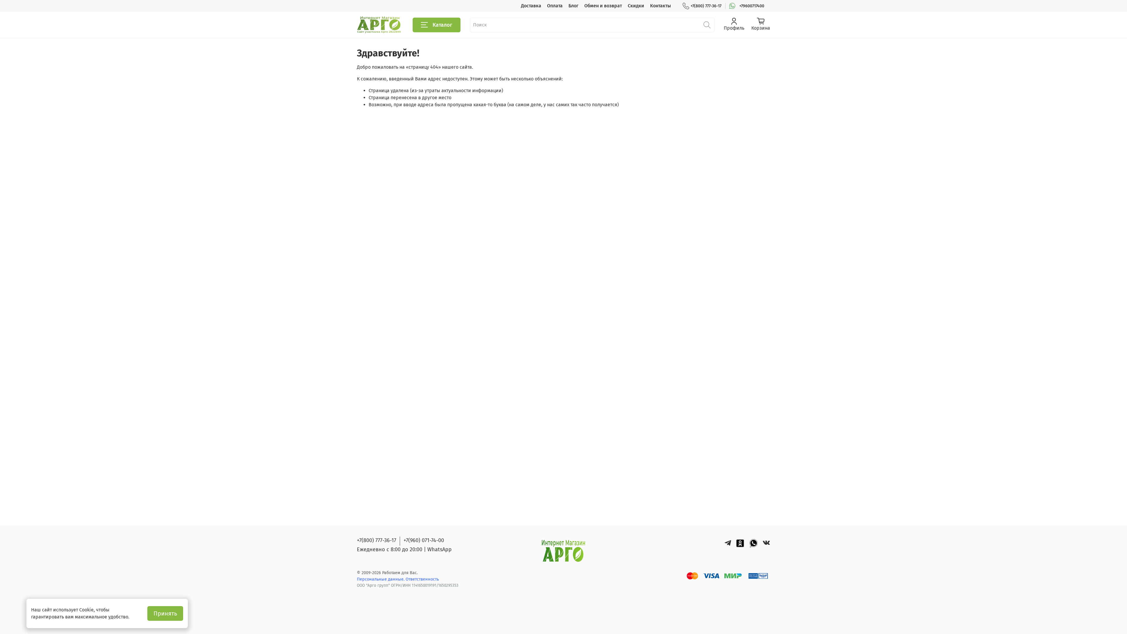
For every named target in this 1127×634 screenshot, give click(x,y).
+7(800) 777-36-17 (706, 6)
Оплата (555, 6)
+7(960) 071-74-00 (424, 540)
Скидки (636, 6)
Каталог (442, 25)
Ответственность (422, 579)
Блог (573, 6)
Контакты (660, 6)
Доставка (531, 6)
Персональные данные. (381, 579)
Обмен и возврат (603, 6)
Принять (165, 613)
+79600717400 (751, 6)
